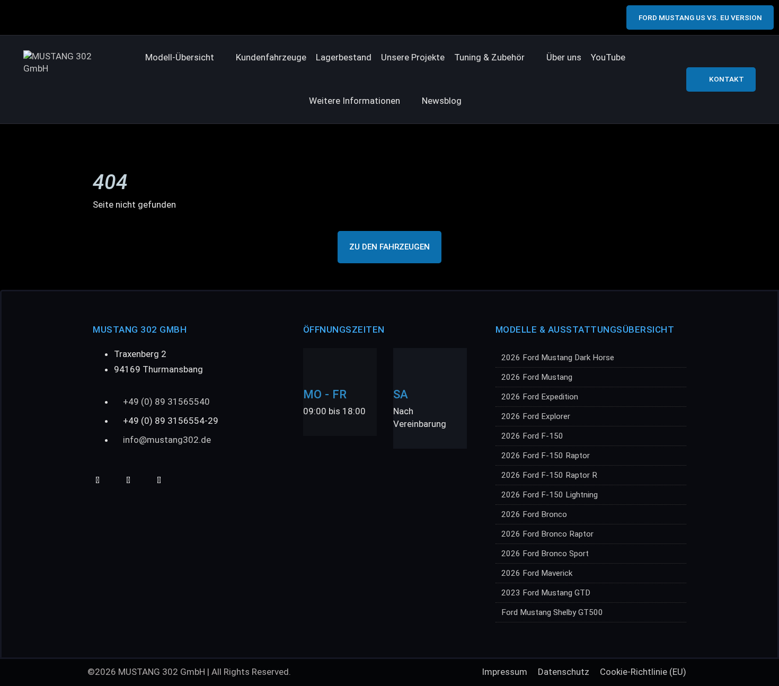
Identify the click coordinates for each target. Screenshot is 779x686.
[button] (185, 58)
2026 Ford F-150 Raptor (545, 455)
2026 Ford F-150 (532, 436)
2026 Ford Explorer (535, 416)
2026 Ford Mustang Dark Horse (557, 357)
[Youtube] (97, 480)
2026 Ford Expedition (539, 397)
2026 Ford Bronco (534, 514)
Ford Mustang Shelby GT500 (552, 612)
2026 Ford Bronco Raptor (547, 534)
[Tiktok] (127, 480)
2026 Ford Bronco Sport (545, 553)
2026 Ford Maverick (536, 573)
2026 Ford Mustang (536, 377)
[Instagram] (158, 480)
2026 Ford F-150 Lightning (549, 495)
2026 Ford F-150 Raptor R (549, 475)
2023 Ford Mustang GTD (545, 593)
